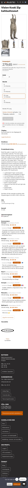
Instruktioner (5, 431)
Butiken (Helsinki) (8, 112)
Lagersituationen (6, 137)
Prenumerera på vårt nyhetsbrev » (12, 413)
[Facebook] (2, 407)
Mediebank (5, 473)
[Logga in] (20, 2)
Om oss (4, 477)
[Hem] (10, 2)
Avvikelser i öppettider (7, 371)
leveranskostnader (22, 64)
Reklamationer (5, 427)
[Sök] (18, 2)
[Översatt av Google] (6, 228)
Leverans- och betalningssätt (9, 435)
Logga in (4, 448)
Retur (3, 423)
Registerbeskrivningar (7, 456)
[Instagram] (6, 407)
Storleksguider (5, 469)
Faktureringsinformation (8, 399)
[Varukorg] (22, 2)
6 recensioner (22, 144)
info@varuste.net (6, 382)
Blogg (3, 465)
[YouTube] (9, 407)
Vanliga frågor (5, 391)
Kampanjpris (6, 61)
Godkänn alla (17, 484)
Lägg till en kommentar (7, 317)
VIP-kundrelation (6, 452)
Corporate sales (6, 395)
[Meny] (2, 2)
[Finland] (26, 2)
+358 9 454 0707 (9, 379)
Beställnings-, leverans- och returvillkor (11, 439)
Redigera (9, 484)
